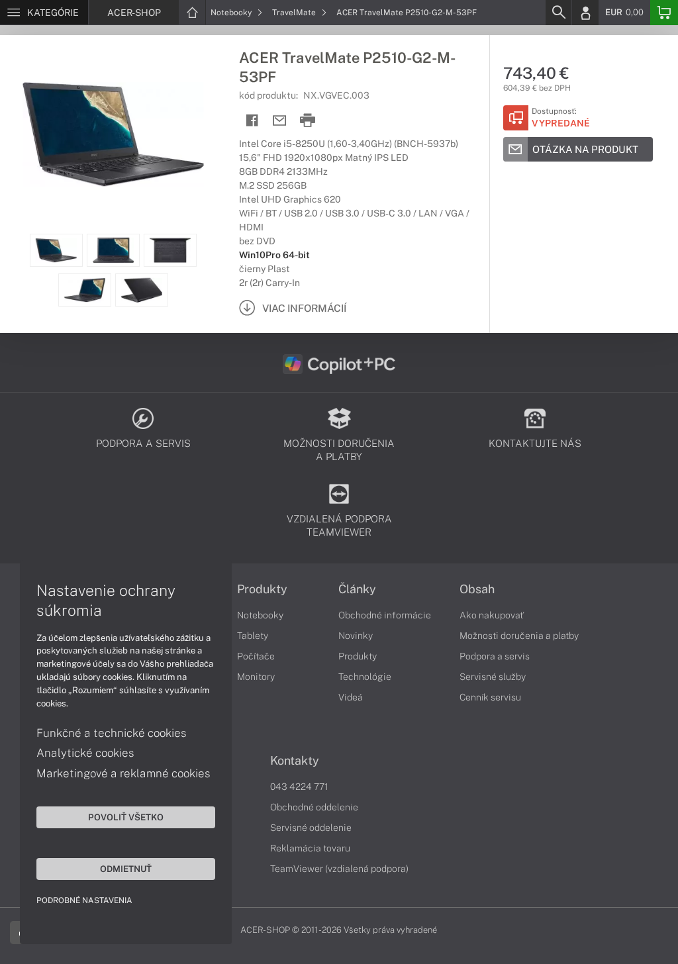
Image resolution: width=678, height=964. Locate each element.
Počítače (256, 656)
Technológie (364, 676)
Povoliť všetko (126, 817)
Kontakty (294, 761)
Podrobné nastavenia (84, 900)
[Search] (558, 12)
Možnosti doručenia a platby (519, 635)
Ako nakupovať (492, 615)
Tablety (252, 635)
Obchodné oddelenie (314, 807)
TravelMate (295, 12)
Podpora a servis (495, 656)
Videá (350, 697)
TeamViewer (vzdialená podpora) (339, 868)
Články (357, 589)
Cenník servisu (490, 697)
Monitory (256, 676)
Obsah (477, 589)
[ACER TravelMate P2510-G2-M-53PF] (113, 134)
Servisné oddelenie (311, 827)
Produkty (262, 589)
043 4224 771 (299, 786)
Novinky (355, 635)
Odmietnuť (126, 868)
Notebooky (232, 12)
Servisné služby (493, 676)
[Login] (585, 12)
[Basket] (664, 12)
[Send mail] (280, 121)
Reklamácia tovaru (310, 848)
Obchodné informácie (384, 615)
